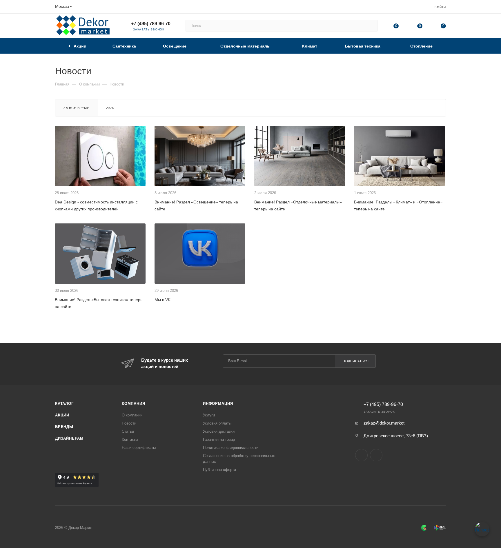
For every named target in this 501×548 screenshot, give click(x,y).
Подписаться (356, 361)
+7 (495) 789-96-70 (150, 23)
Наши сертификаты (139, 447)
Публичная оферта (219, 469)
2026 (110, 108)
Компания (133, 403)
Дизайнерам (69, 438)
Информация (218, 403)
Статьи (128, 431)
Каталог (64, 403)
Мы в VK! (163, 299)
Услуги (209, 415)
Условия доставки (219, 431)
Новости (129, 423)
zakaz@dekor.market (384, 422)
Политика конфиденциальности (230, 447)
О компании (132, 415)
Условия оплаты (217, 423)
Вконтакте (361, 455)
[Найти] (370, 26)
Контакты (130, 439)
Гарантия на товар (219, 439)
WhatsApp (376, 455)
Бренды (64, 427)
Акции (62, 415)
